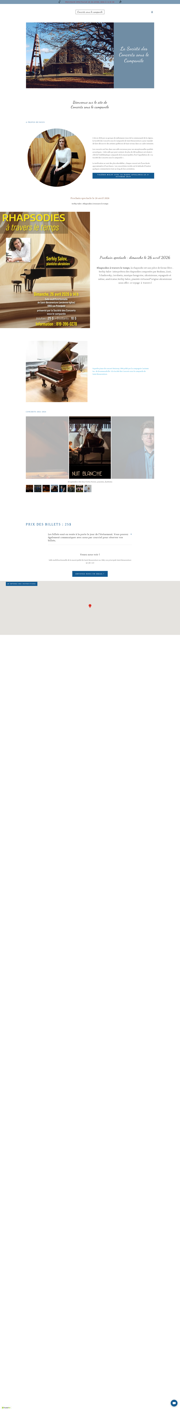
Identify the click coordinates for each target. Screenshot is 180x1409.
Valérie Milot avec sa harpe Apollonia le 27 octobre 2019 (123, 176)
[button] (152, 12)
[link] (90, 12)
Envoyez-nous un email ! (90, 574)
